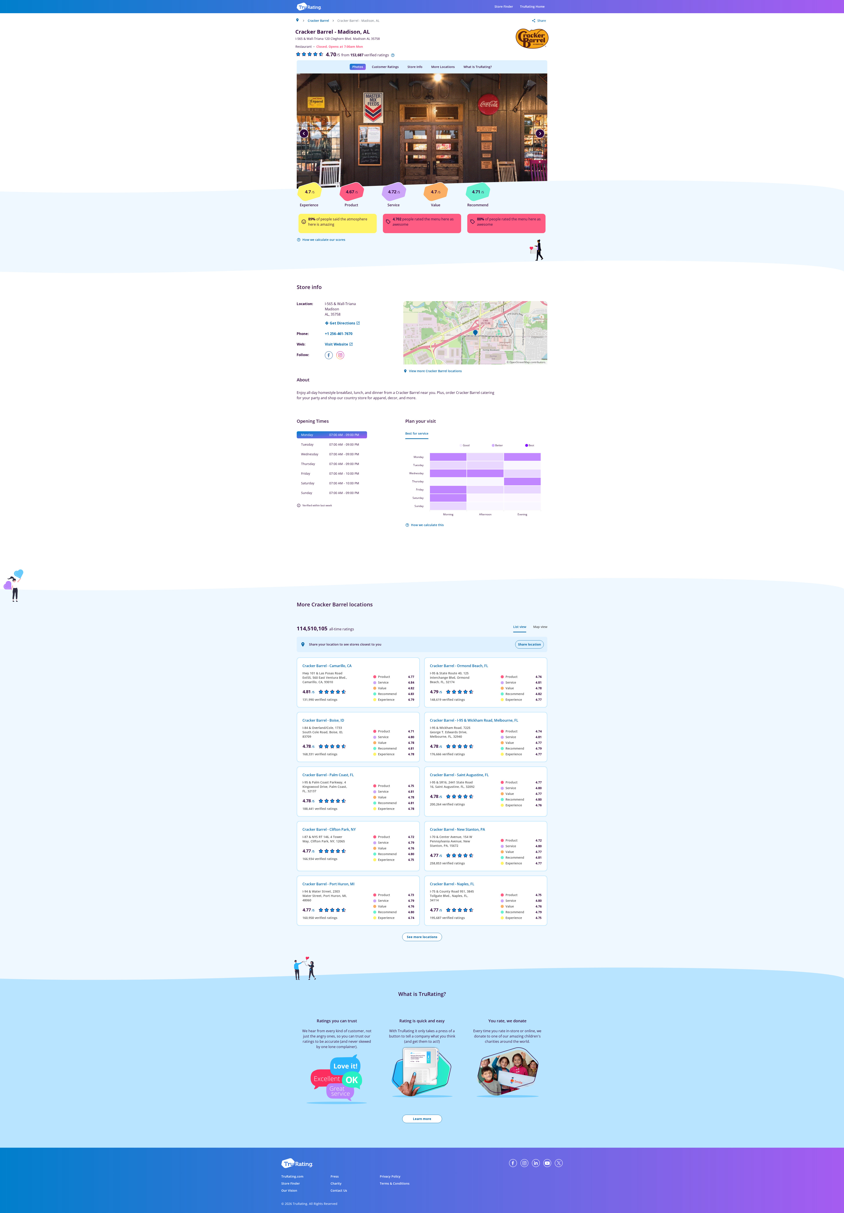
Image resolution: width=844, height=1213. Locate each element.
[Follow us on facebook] (330, 355)
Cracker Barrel (318, 20)
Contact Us (339, 1190)
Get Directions (342, 323)
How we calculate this (427, 525)
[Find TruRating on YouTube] (547, 1163)
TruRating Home (532, 6)
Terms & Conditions (394, 1183)
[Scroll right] (540, 133)
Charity (336, 1183)
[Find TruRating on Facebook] (513, 1163)
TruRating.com (292, 1176)
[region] (422, 133)
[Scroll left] (304, 133)
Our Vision (289, 1190)
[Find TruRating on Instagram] (524, 1163)
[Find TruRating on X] (559, 1163)
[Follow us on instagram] (342, 355)
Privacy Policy (390, 1176)
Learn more (422, 1119)
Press (335, 1176)
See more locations (422, 937)
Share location (529, 644)
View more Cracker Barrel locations (435, 371)
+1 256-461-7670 (338, 333)
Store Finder (504, 6)
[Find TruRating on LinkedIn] (536, 1163)
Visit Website (336, 344)
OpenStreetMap (519, 362)
